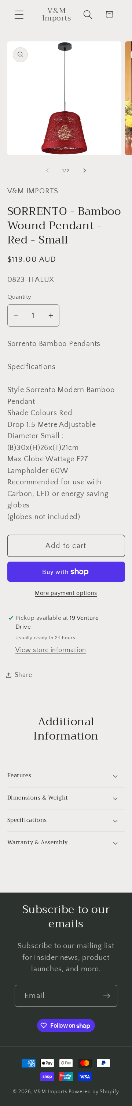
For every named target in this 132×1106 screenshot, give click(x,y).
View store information (50, 650)
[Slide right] (85, 171)
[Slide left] (47, 171)
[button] (18, 14)
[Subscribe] (106, 996)
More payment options (66, 593)
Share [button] (23, 675)
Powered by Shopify (94, 1092)
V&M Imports (50, 1092)
